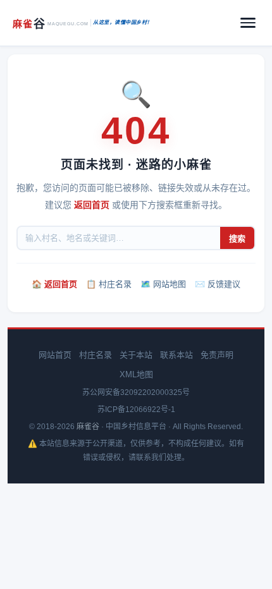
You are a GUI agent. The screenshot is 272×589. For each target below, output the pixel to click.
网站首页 (55, 355)
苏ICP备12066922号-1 (136, 409)
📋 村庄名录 (109, 284)
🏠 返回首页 (54, 284)
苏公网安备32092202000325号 (136, 392)
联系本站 (176, 355)
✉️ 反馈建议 (217, 284)
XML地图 (136, 374)
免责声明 (217, 355)
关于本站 (136, 355)
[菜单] (248, 23)
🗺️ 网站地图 (163, 284)
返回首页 (91, 205)
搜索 (237, 238)
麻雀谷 (88, 426)
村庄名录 (95, 355)
